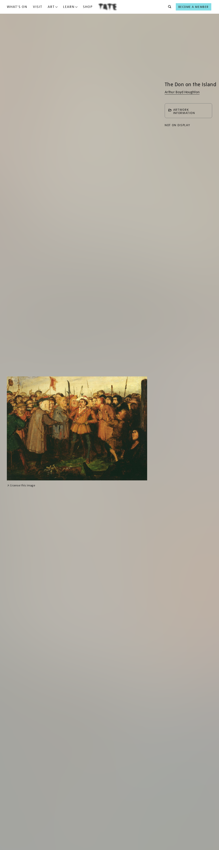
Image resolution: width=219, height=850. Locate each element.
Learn (69, 7)
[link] (21, 485)
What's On (17, 7)
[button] (168, 7)
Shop (88, 7)
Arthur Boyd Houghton (182, 92)
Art (51, 7)
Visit (37, 7)
